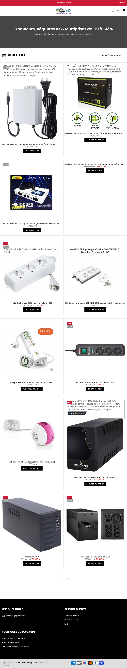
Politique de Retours (10, 642)
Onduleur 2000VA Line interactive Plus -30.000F (95, 477)
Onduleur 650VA (31, 557)
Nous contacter (71, 620)
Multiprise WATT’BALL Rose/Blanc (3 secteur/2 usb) (32, 462)
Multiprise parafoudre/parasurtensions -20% (95, 382)
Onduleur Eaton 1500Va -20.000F (95, 557)
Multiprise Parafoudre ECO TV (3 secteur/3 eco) (31, 382)
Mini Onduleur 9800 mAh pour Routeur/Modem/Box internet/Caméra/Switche (37, 224)
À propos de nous (71, 616)
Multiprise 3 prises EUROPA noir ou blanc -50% (31, 303)
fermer (5, 3)
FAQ (66, 624)
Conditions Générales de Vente (15, 647)
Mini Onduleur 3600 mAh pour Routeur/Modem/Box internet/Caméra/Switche (37, 144)
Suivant (69, 579)
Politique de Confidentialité (13, 638)
